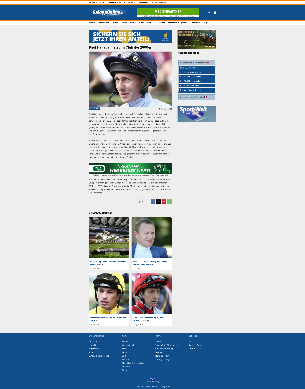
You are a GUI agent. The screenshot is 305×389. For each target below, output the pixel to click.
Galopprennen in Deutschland (193, 63)
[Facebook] (153, 201)
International (94, 108)
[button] (209, 13)
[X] (158, 201)
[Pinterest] (164, 201)
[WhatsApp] (169, 201)
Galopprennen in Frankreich (192, 97)
